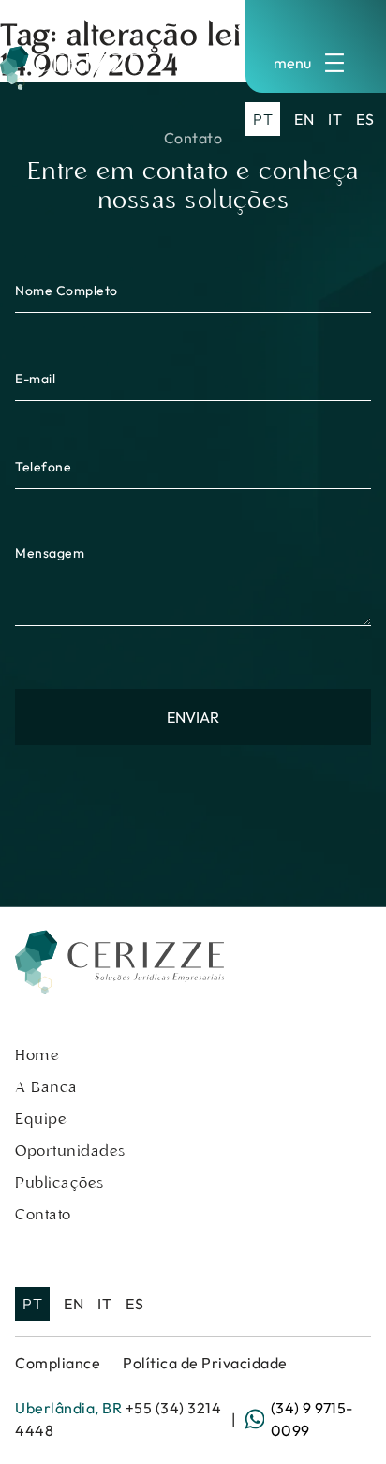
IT (335, 119)
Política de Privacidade (205, 1362)
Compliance (57, 1362)
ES (365, 119)
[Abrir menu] (316, 63)
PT (263, 119)
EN (304, 119)
